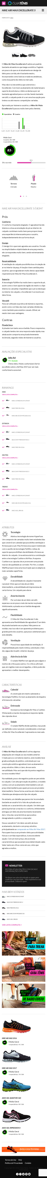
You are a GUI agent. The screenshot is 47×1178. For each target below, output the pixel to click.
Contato (28, 1163)
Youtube (14, 360)
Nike (11, 18)
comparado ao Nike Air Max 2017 (31, 829)
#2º (3, 408)
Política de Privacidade (14, 1163)
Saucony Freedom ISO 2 (20, 440)
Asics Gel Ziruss (17, 510)
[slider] (31, 162)
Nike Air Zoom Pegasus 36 (21, 416)
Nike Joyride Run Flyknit (21, 401)
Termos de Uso (10, 1160)
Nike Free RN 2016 (18, 408)
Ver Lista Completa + (12, 925)
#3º (3, 416)
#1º (3, 401)
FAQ (20, 1160)
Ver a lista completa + (10, 394)
